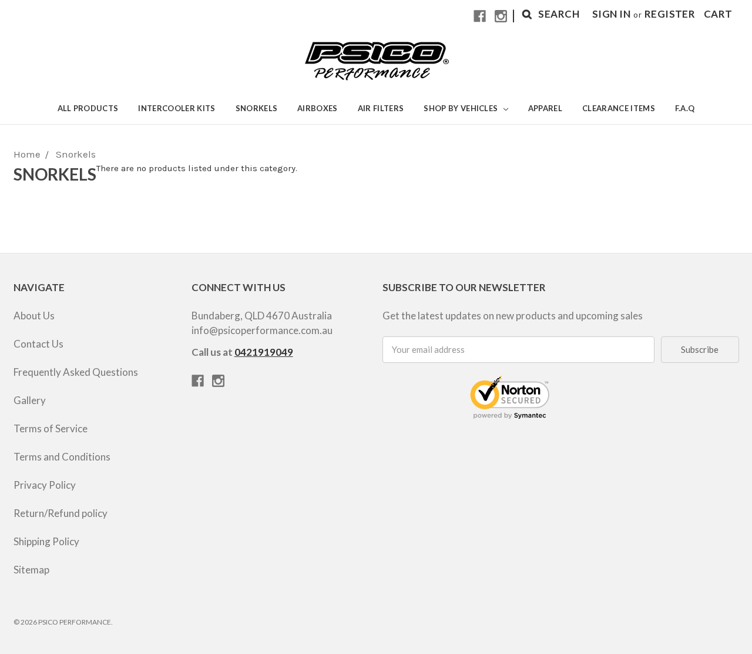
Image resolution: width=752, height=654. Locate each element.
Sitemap (31, 569)
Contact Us (38, 344)
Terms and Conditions (62, 457)
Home (27, 154)
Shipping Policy (46, 541)
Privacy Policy (45, 485)
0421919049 (263, 352)
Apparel (545, 108)
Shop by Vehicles (462, 108)
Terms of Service (51, 428)
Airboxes (317, 108)
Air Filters (381, 108)
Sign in (611, 14)
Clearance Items (618, 108)
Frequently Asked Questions (76, 372)
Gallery (30, 400)
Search (558, 14)
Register (669, 14)
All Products (88, 108)
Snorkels (257, 108)
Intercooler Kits (176, 108)
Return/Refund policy (61, 513)
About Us (34, 315)
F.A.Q (685, 108)
